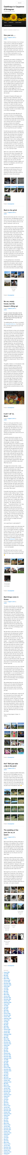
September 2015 (7, 1133)
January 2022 (7, 1040)
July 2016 (6, 1117)
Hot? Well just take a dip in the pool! (11, 764)
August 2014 (6, 1153)
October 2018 (7, 1080)
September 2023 (7, 1018)
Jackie (5, 39)
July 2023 (6, 1021)
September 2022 (7, 1034)
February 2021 (7, 1053)
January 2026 (7, 981)
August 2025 (6, 986)
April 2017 (6, 1102)
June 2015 (6, 1137)
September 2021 (7, 1043)
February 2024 (7, 1013)
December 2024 (7, 997)
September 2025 (7, 985)
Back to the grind (10, 210)
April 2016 (6, 1121)
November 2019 (7, 1069)
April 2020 (6, 1064)
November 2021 (7, 1042)
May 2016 (6, 1120)
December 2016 (7, 1109)
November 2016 (7, 1110)
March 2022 (6, 1039)
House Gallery (18, 22)
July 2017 (6, 1098)
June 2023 (6, 1023)
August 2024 (6, 1004)
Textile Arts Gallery (8, 25)
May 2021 (6, 1050)
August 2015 (6, 1134)
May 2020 (6, 1063)
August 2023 (6, 1020)
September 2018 (7, 1082)
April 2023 (6, 1026)
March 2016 (6, 1123)
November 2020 (7, 1056)
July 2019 (6, 1072)
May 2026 (6, 975)
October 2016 (7, 1112)
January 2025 (7, 996)
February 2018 (7, 1086)
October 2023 (7, 1016)
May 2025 (6, 991)
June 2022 (6, 1036)
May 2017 (6, 1101)
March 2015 (6, 1142)
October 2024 (7, 1001)
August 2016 (6, 1115)
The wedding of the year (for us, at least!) (11, 832)
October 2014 (7, 1150)
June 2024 (6, 1007)
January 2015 (7, 1145)
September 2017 (7, 1094)
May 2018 (6, 1083)
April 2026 (6, 977)
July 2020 (6, 1059)
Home (5, 22)
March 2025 (6, 994)
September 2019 (7, 1071)
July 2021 (6, 1047)
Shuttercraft (12, 539)
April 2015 (6, 1140)
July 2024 (6, 1005)
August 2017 (6, 1096)
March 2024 (6, 1012)
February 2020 (7, 1067)
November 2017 (7, 1091)
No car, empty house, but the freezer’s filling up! (11, 303)
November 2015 (7, 1129)
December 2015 (7, 1128)
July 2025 (6, 988)
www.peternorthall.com (11, 324)
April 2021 (6, 1051)
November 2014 (7, 1148)
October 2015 (7, 1131)
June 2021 (6, 1048)
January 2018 (7, 1088)
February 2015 (7, 1144)
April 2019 (6, 1077)
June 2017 (6, 1099)
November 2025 (7, 983)
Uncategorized (11, 204)
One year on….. (9, 35)
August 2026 (6, 972)
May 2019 (6, 1075)
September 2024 (7, 1002)
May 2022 (6, 1037)
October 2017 (7, 1093)
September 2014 (7, 1152)
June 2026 (6, 973)
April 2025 (6, 993)
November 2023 (7, 1015)
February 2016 (7, 1125)
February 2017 (7, 1105)
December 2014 (7, 1147)
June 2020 (6, 1061)
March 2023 (6, 1028)
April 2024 (6, 1010)
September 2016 (7, 1113)
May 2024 (6, 1008)
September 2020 (7, 1058)
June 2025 (6, 989)
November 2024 (7, 999)
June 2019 (6, 1074)
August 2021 (6, 1045)
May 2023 (6, 1024)
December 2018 (7, 1078)
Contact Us (11, 22)
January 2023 (7, 1031)
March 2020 (6, 1066)
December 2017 (7, 1090)
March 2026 (6, 978)
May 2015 (6, 1139)
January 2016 (7, 1126)
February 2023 (7, 1029)
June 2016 (6, 1118)
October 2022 (7, 1032)
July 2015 (6, 1136)
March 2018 (6, 1085)
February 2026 (7, 980)
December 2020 (7, 1055)
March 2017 (6, 1104)
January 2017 (7, 1107)
